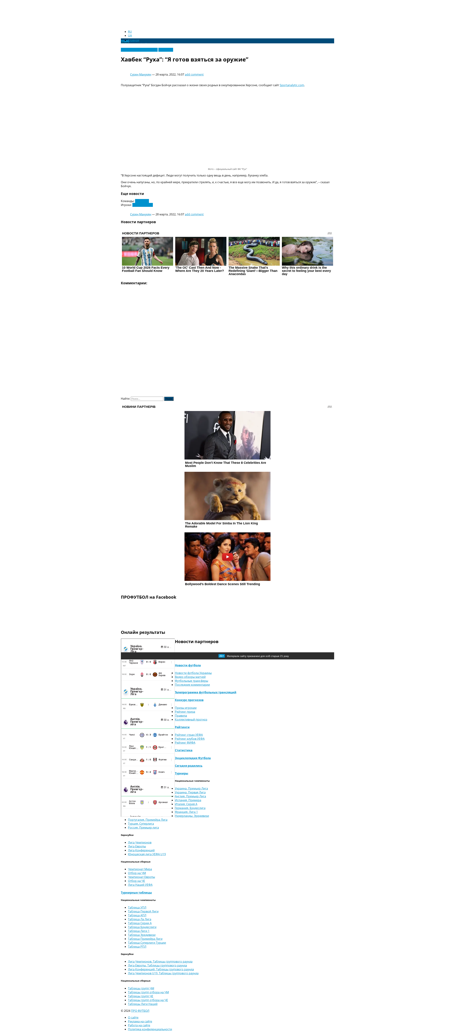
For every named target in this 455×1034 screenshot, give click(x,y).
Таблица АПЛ (137, 915)
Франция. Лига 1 (186, 812)
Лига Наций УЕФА (140, 885)
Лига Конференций (141, 850)
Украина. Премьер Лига (191, 788)
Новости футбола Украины (139, 50)
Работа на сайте (139, 1025)
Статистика (183, 750)
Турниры (181, 773)
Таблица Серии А (140, 923)
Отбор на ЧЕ (136, 881)
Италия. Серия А (186, 804)
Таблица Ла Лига (139, 919)
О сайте (133, 1017)
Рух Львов (142, 201)
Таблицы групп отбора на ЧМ (148, 992)
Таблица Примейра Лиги (145, 939)
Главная (133, 40)
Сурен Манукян (140, 74)
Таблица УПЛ (137, 907)
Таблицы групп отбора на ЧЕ (148, 1000)
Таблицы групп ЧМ (141, 988)
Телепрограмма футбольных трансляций (205, 692)
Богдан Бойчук (142, 205)
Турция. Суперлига (141, 824)
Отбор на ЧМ (137, 873)
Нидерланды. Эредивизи (192, 816)
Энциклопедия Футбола (193, 758)
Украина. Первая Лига (190, 792)
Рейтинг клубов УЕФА (190, 739)
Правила (181, 716)
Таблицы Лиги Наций (142, 1004)
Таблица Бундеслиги (142, 927)
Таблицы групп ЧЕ (140, 996)
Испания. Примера (188, 800)
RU (130, 32)
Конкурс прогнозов (189, 700)
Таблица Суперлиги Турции (147, 943)
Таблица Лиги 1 (138, 931)
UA (130, 35)
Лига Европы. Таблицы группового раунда (157, 965)
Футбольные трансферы (191, 681)
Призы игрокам (186, 708)
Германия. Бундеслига (190, 808)
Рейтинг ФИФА (185, 743)
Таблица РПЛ (137, 947)
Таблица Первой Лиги (143, 911)
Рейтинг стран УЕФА (189, 735)
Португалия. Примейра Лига (147, 820)
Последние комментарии (192, 685)
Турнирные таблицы (136, 893)
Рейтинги (182, 727)
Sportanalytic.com (292, 85)
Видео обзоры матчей (190, 677)
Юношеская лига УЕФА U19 (147, 854)
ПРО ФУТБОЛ (140, 1011)
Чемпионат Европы (141, 877)
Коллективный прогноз (191, 719)
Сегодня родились (188, 766)
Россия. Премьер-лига (143, 827)
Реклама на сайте (140, 1021)
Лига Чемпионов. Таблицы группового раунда (160, 961)
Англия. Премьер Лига (190, 796)
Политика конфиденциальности (150, 1029)
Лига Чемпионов (139, 842)
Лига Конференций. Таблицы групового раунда (161, 969)
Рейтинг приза (185, 712)
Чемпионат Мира (140, 869)
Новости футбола (188, 665)
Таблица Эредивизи (142, 935)
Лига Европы (137, 846)
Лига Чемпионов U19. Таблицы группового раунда (163, 973)
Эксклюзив (165, 50)
